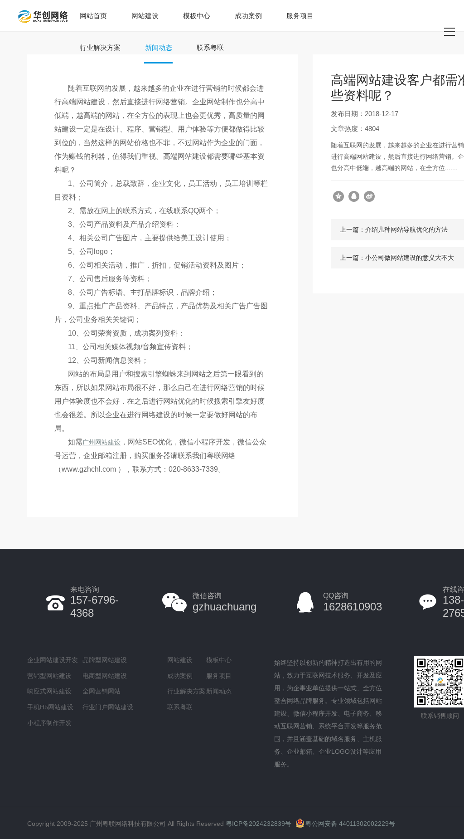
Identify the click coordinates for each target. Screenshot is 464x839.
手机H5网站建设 (50, 707)
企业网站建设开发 (52, 659)
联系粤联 (210, 47)
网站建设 (145, 16)
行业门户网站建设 (107, 707)
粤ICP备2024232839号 (258, 823)
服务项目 (300, 16)
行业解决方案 (100, 47)
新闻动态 (158, 47)
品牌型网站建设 (104, 659)
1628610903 (352, 602)
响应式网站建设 (49, 691)
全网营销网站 (101, 691)
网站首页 (93, 16)
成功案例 (248, 16)
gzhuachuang (224, 602)
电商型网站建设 (104, 675)
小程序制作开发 (49, 723)
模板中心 (196, 16)
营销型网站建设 (49, 675)
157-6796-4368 (94, 602)
